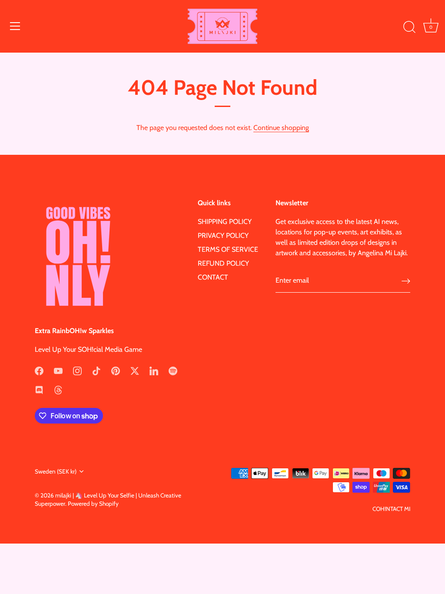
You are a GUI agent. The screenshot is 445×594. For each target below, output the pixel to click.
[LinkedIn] (153, 370)
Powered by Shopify (93, 503)
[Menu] (15, 26)
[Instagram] (77, 370)
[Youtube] (58, 370)
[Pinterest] (115, 370)
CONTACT (213, 277)
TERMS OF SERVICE (228, 249)
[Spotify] (173, 370)
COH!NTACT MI (391, 508)
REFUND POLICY (223, 263)
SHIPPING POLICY (225, 221)
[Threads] (58, 389)
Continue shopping (281, 127)
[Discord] (39, 389)
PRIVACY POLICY (223, 235)
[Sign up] (406, 280)
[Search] (409, 27)
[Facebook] (39, 370)
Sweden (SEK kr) (55, 471)
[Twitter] (134, 370)
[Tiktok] (96, 370)
